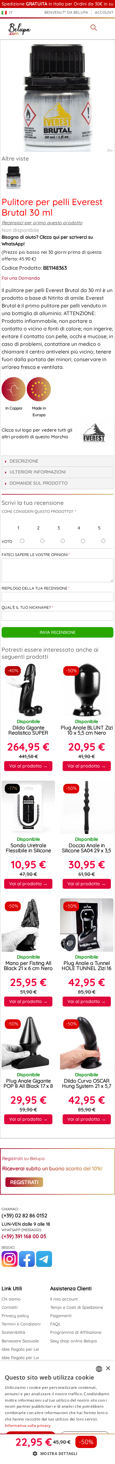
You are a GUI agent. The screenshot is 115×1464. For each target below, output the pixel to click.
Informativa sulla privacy (28, 1425)
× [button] (107, 1368)
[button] (57, 1453)
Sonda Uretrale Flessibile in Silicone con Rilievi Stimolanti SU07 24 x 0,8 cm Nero (28, 853)
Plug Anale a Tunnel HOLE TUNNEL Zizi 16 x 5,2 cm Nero (86, 968)
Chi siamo (11, 1298)
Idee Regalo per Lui (20, 1357)
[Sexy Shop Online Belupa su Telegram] (44, 1265)
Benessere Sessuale (20, 1340)
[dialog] (57, 1412)
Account (104, 12)
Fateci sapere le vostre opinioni (35, 554)
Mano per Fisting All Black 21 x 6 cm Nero (28, 965)
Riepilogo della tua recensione (34, 588)
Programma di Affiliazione (75, 1332)
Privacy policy (15, 1315)
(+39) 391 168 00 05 (24, 1236)
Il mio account (64, 1298)
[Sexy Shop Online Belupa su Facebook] (27, 1265)
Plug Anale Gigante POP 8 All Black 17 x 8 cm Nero (28, 1086)
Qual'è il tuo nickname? (26, 607)
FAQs (55, 1323)
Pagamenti (61, 1315)
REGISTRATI (24, 1182)
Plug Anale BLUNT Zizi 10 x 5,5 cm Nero (87, 730)
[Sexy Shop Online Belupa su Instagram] (10, 1265)
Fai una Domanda (21, 278)
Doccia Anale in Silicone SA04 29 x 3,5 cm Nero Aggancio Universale (86, 853)
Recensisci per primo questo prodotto (42, 223)
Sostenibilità (13, 1332)
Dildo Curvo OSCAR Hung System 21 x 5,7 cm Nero (86, 1086)
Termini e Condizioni (21, 1323)
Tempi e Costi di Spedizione (76, 1307)
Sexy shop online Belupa (73, 1340)
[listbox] (99, 1369)
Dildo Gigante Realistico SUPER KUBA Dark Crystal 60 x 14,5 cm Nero (28, 735)
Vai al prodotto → (28, 766)
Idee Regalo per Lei (20, 1349)
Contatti (10, 1307)
